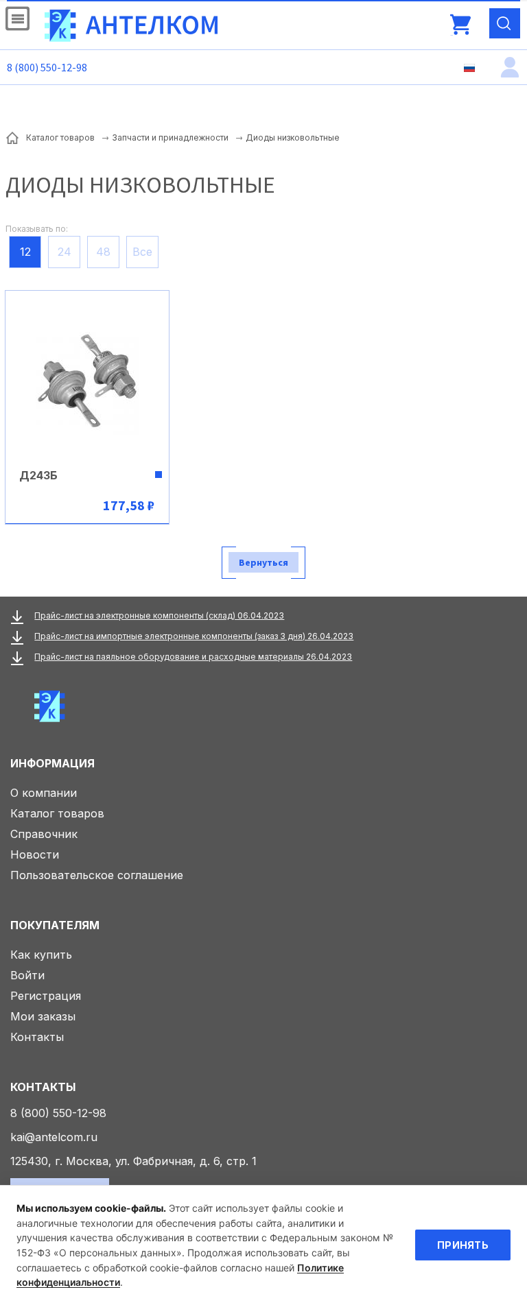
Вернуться (263, 562)
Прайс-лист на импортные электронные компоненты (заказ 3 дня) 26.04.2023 (193, 636)
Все (142, 252)
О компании (43, 793)
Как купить (41, 954)
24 (64, 252)
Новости (34, 854)
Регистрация (45, 996)
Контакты (37, 1037)
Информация (52, 763)
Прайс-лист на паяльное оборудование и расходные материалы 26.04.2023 (193, 656)
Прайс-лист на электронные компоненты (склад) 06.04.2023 (159, 615)
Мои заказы (42, 1016)
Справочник (44, 834)
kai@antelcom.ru (53, 1137)
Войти (27, 975)
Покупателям (54, 925)
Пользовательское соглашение (96, 875)
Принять (463, 1245)
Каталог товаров (57, 813)
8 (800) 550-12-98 (47, 67)
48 (103, 252)
